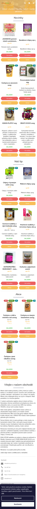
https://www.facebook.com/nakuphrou (14, 474)
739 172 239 (7, 471)
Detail (9, 60)
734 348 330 (7, 467)
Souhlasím (18, 504)
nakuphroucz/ (8, 478)
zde (2, 493)
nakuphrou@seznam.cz (10, 463)
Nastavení (17, 498)
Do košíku (9, 55)
